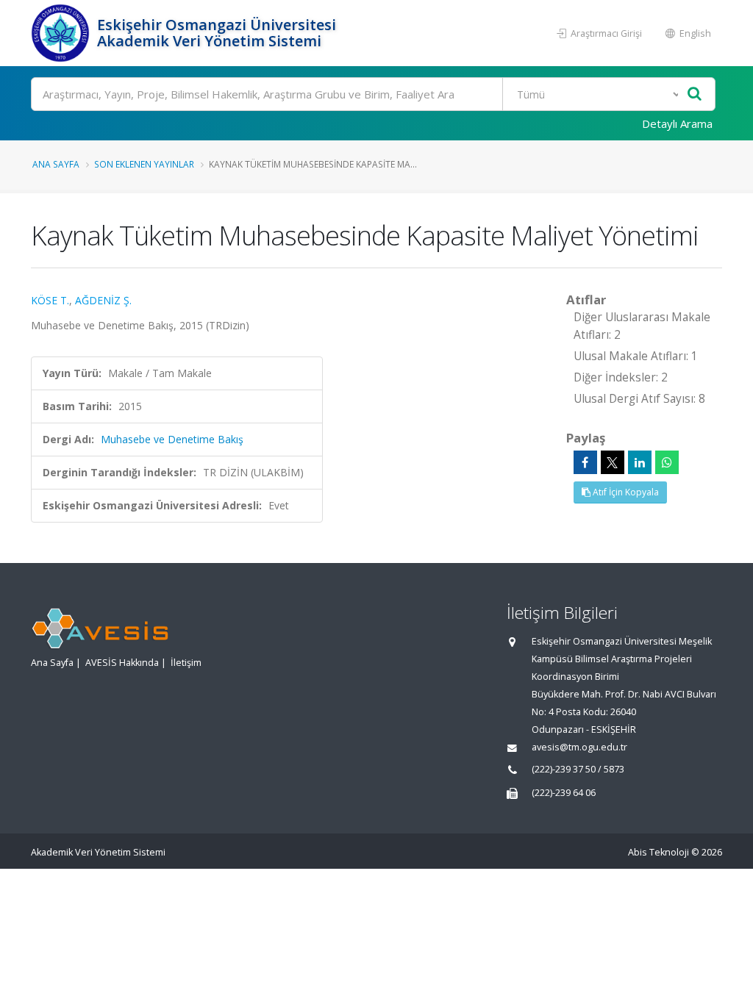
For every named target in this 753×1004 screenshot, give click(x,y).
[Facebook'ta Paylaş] (585, 462)
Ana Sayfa (55, 164)
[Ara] (694, 94)
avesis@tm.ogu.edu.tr (579, 747)
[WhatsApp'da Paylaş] (667, 462)
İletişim (186, 662)
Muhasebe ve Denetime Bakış (172, 439)
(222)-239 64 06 (564, 792)
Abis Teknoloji (658, 852)
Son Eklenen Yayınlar (144, 164)
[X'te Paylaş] (612, 462)
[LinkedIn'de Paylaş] (640, 462)
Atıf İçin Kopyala (624, 492)
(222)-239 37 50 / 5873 (578, 769)
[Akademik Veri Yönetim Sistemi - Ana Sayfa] (62, 33)
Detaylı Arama (677, 123)
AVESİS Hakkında (122, 662)
